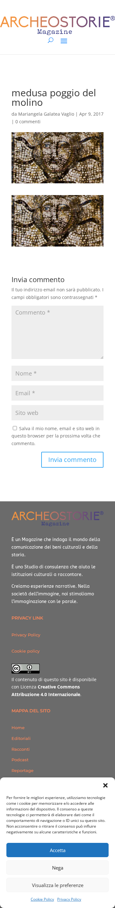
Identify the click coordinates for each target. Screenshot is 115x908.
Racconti (21, 749)
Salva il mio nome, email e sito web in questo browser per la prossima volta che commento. (56, 436)
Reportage (23, 770)
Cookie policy (26, 651)
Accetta (57, 850)
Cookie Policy (42, 899)
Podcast (20, 759)
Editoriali (21, 738)
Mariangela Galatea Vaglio (46, 114)
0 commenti (28, 122)
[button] (105, 785)
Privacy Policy (69, 899)
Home (18, 727)
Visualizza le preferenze (57, 885)
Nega (57, 867)
